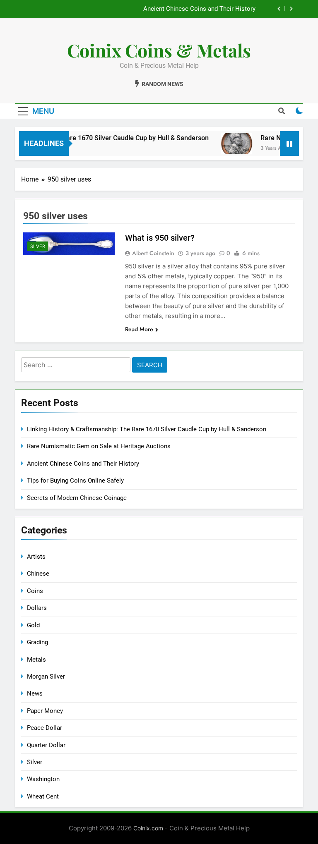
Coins (35, 591)
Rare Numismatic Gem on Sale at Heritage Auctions (99, 446)
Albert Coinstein (153, 253)
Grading (37, 642)
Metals (36, 659)
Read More (139, 329)
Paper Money (45, 711)
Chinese (38, 573)
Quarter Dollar (46, 745)
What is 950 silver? (160, 238)
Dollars (37, 608)
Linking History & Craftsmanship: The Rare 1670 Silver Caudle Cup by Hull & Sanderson (146, 429)
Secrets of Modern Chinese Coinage (77, 498)
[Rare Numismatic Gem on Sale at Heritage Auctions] (230, 143)
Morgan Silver (46, 676)
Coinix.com (148, 828)
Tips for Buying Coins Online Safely (75, 480)
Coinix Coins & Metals (159, 50)
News (35, 693)
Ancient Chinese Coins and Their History (199, 9)
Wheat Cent (43, 796)
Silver (37, 246)
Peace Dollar (44, 728)
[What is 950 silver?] (69, 243)
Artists (36, 556)
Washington (43, 779)
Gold (33, 625)
